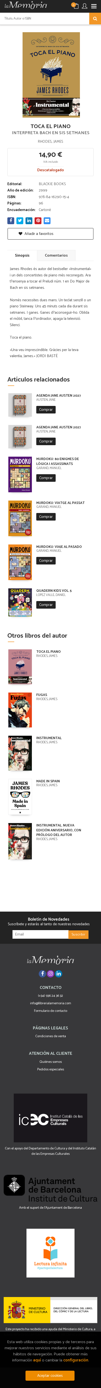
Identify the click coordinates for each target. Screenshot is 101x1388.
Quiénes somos (50, 1062)
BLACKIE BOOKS (52, 184)
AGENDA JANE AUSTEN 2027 (58, 396)
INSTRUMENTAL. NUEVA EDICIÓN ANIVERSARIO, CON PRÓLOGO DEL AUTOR (58, 830)
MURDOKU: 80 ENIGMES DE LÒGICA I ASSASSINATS (57, 461)
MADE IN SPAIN (48, 781)
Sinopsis (22, 255)
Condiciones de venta (50, 1036)
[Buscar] (95, 18)
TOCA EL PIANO (48, 652)
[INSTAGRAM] (50, 973)
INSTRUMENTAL (49, 738)
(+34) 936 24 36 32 (50, 996)
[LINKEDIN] (58, 973)
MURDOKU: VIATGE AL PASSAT (60, 503)
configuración (75, 1360)
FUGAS (41, 695)
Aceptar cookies (50, 1376)
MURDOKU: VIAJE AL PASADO (59, 547)
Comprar (46, 410)
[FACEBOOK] (42, 973)
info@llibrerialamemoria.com (50, 1003)
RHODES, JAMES (50, 142)
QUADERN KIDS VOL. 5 (54, 591)
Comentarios (56, 255)
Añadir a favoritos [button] (38, 234)
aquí (37, 1360)
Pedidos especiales (50, 1069)
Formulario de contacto (50, 1011)
